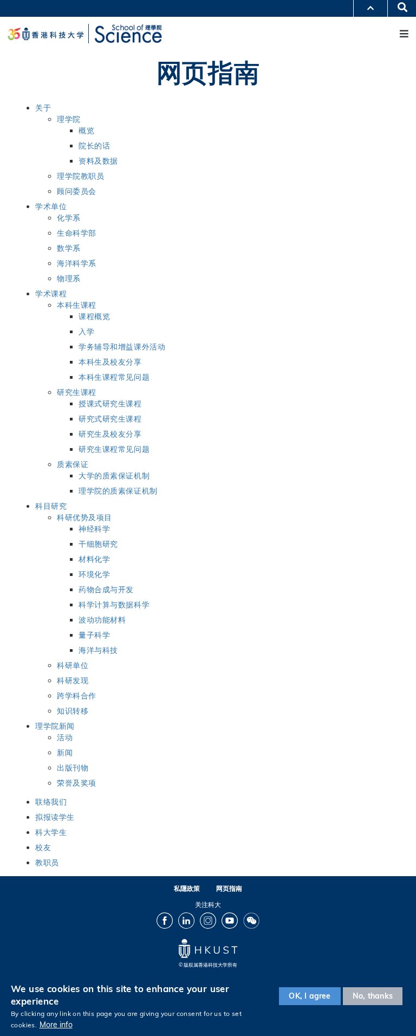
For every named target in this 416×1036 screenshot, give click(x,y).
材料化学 (94, 559)
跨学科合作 (76, 696)
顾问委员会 (76, 191)
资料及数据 (98, 161)
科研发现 (72, 680)
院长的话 (94, 146)
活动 (65, 737)
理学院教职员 (80, 176)
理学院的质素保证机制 (118, 491)
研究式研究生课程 (110, 419)
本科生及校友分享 (110, 362)
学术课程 (51, 294)
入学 (86, 331)
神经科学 (94, 529)
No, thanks (373, 996)
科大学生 (51, 832)
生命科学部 (76, 233)
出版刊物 (72, 768)
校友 (43, 847)
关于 (43, 108)
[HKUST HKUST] (45, 33)
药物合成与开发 (106, 589)
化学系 (69, 218)
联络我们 (51, 802)
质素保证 (72, 464)
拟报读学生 (55, 817)
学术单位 (51, 206)
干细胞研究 (98, 544)
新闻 (65, 752)
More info (56, 1024)
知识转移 (72, 711)
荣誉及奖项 (76, 783)
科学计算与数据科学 (114, 605)
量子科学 (94, 635)
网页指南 (229, 888)
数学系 (69, 248)
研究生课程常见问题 (114, 449)
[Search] (398, 8)
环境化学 (94, 574)
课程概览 (94, 316)
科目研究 (51, 506)
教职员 (47, 862)
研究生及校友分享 (110, 434)
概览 (86, 130)
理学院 (69, 119)
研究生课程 (76, 392)
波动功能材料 (102, 620)
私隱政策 (187, 888)
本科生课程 (76, 305)
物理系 (69, 278)
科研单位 (72, 665)
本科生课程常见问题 (114, 377)
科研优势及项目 (84, 517)
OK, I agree (309, 996)
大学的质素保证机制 (114, 476)
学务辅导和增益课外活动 (122, 347)
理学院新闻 (55, 726)
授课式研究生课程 (110, 404)
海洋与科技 (98, 650)
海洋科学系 (76, 263)
